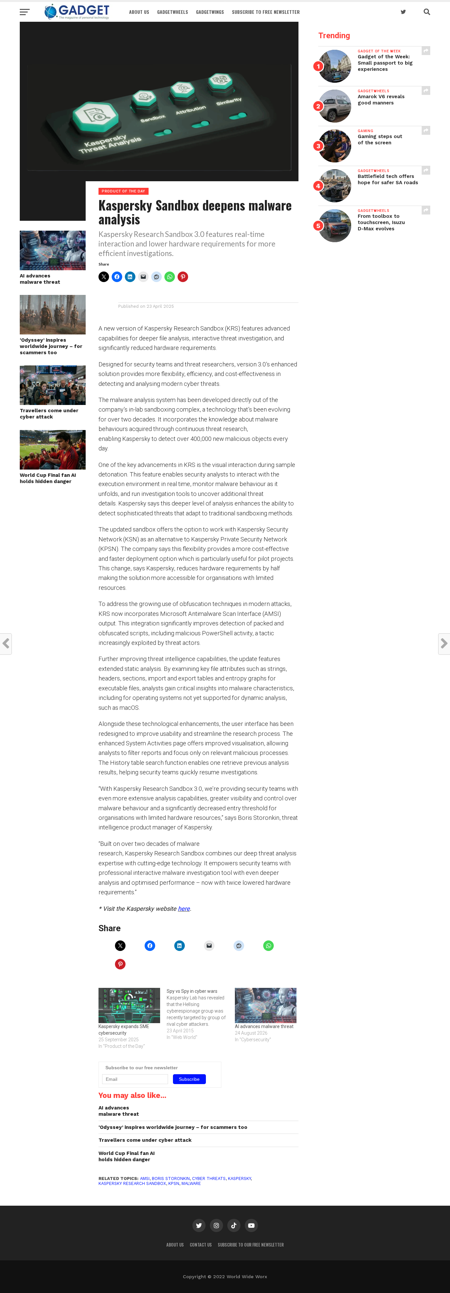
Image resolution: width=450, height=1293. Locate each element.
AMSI (145, 1178)
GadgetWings (210, 11)
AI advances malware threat (40, 279)
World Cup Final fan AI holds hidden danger (48, 478)
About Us (139, 11)
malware (191, 1183)
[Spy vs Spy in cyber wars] (201, 1014)
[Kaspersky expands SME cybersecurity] (129, 1005)
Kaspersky (239, 1178)
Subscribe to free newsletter (266, 11)
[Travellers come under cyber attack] (53, 403)
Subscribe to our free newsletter (251, 1245)
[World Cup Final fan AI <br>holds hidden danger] (53, 467)
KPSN (173, 1183)
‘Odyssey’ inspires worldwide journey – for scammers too (51, 346)
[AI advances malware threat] (265, 1005)
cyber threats (209, 1178)
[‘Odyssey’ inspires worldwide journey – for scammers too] (53, 332)
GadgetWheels (172, 11)
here (184, 908)
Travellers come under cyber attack (49, 414)
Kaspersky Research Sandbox (132, 1183)
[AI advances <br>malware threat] (53, 268)
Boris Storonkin (171, 1178)
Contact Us (201, 1245)
